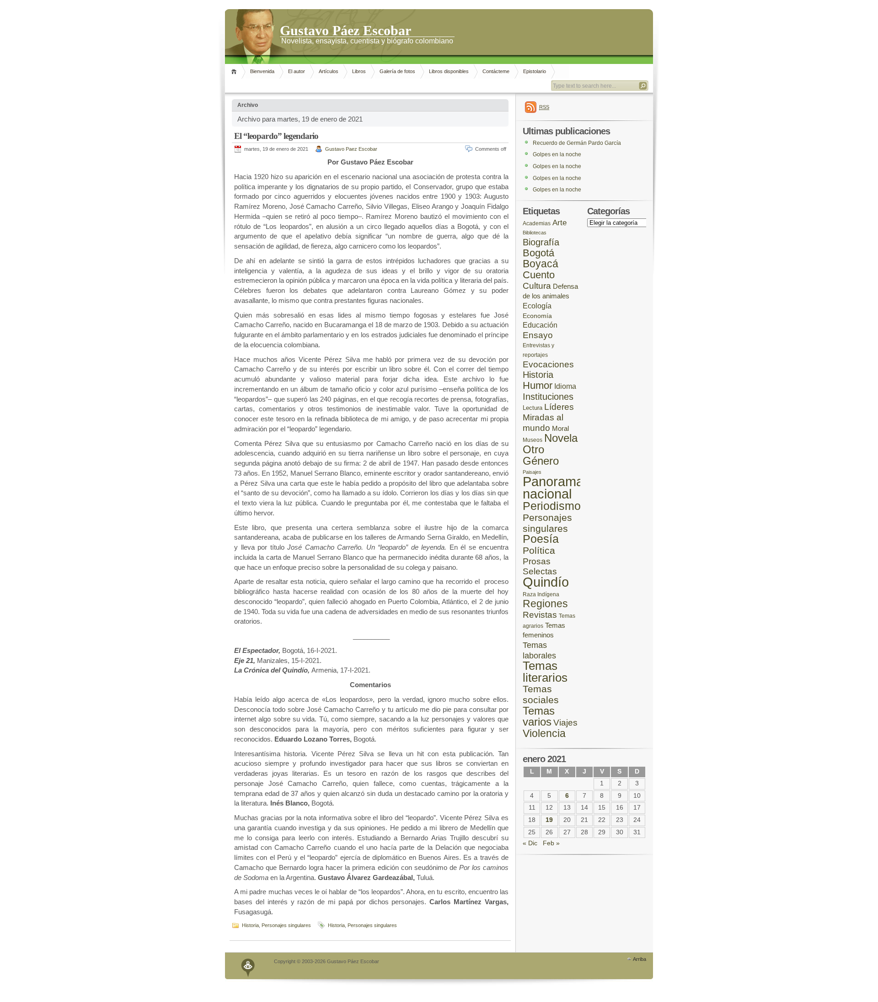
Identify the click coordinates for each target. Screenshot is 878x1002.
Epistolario (534, 71)
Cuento (539, 275)
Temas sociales (541, 694)
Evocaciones (548, 364)
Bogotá (538, 253)
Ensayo (538, 335)
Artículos (328, 71)
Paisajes (532, 472)
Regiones (545, 604)
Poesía (541, 539)
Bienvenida (262, 71)
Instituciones (548, 397)
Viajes (565, 722)
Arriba (639, 959)
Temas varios (539, 716)
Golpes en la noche (557, 154)
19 (549, 819)
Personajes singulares (286, 925)
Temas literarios (545, 671)
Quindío (546, 581)
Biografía (541, 242)
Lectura (532, 408)
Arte (559, 222)
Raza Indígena (541, 594)
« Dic (530, 843)
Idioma (565, 386)
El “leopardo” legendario (276, 136)
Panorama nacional (553, 487)
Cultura (537, 286)
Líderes (559, 407)
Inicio (235, 71)
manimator (248, 966)
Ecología (537, 306)
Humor (537, 385)
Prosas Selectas (540, 567)
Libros (359, 71)
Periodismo (552, 505)
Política (539, 550)
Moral (560, 428)
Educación (540, 325)
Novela (561, 438)
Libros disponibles (449, 71)
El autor (296, 71)
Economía (537, 316)
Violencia (544, 733)
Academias (537, 223)
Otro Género (541, 455)
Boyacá (540, 264)
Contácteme (495, 71)
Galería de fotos (397, 71)
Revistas (540, 615)
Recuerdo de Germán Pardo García (577, 143)
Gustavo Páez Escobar (345, 30)
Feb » (551, 843)
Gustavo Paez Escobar (351, 149)
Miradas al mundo (543, 423)
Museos (532, 440)
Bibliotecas (534, 232)
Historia (250, 925)
